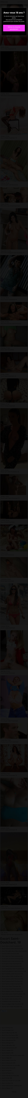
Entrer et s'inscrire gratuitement (14, 28)
